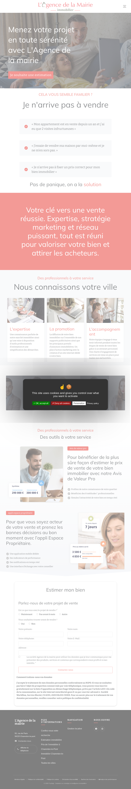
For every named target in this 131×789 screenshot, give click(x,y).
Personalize (79, 403)
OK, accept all (41, 403)
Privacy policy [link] (93, 403)
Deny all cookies (62, 403)
